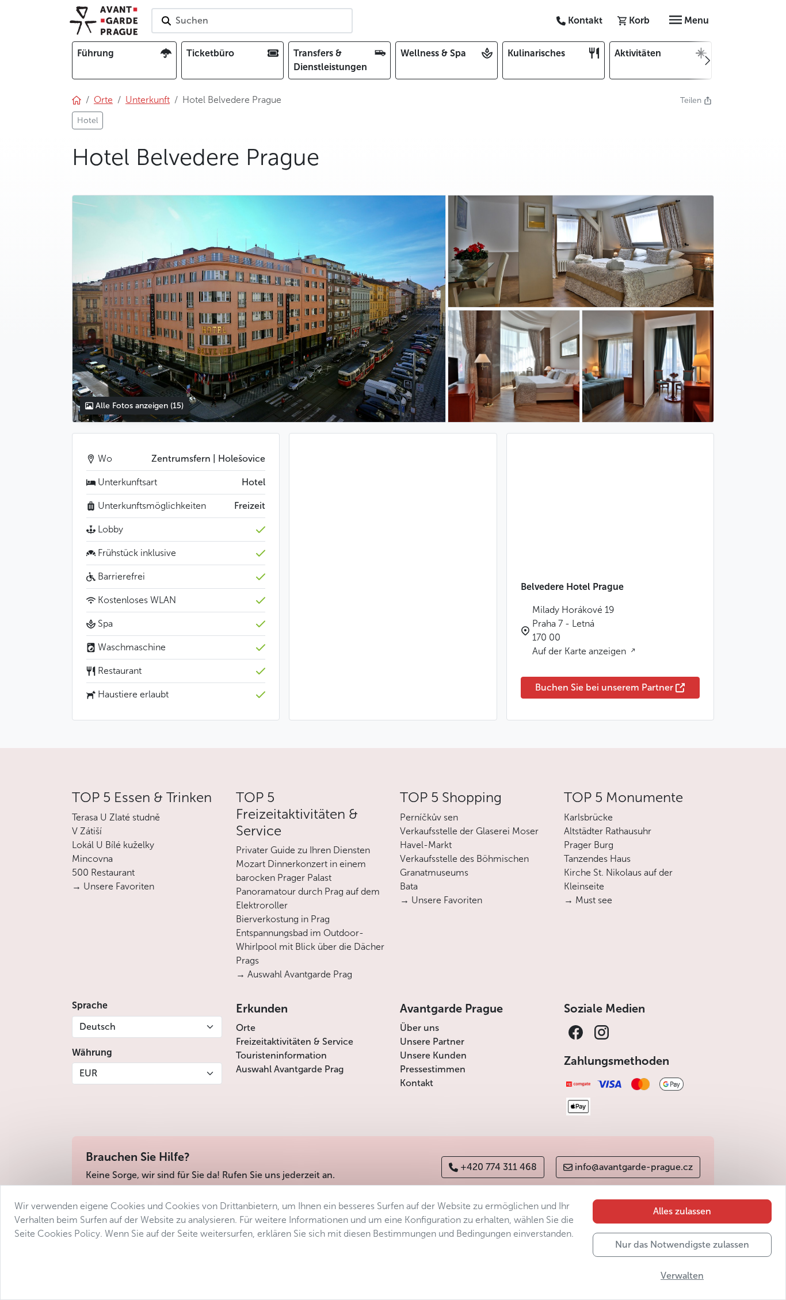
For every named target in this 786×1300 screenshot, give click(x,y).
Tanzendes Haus (597, 858)
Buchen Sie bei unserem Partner (604, 687)
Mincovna (92, 858)
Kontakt (416, 1082)
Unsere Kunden (433, 1055)
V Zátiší (87, 831)
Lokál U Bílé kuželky (113, 844)
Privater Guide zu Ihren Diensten (303, 850)
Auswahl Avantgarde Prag (290, 1069)
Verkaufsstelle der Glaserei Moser (469, 831)
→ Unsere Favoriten (113, 886)
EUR (88, 1073)
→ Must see (588, 900)
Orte (245, 1027)
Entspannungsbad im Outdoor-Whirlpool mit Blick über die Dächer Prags (310, 946)
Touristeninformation (281, 1055)
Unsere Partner (432, 1041)
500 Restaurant (103, 872)
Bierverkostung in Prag (283, 919)
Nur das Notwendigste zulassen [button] (682, 1244)
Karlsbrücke (588, 817)
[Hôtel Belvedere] (259, 309)
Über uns (419, 1027)
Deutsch (97, 1026)
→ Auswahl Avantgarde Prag (294, 974)
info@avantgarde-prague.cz (634, 1166)
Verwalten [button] (682, 1275)
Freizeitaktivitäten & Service (294, 1041)
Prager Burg (588, 844)
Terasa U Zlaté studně (116, 817)
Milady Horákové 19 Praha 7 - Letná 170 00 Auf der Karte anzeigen (580, 630)
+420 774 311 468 (498, 1166)
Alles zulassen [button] (682, 1211)
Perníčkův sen (429, 817)
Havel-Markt (426, 844)
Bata (409, 886)
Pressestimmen (433, 1069)
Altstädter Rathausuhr (607, 831)
